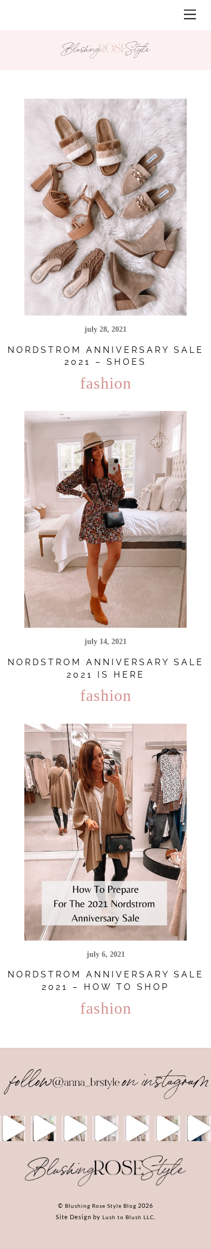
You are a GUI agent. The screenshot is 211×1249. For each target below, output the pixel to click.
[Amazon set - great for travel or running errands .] (12, 1128)
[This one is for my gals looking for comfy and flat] (198, 1128)
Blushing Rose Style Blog (100, 1205)
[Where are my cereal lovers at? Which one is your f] (167, 1128)
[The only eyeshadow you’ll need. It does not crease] (43, 1128)
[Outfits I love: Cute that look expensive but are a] (74, 1128)
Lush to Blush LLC (128, 1217)
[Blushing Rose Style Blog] (105, 1185)
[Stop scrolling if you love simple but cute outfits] (136, 1128)
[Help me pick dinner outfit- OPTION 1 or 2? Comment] (105, 1128)
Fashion (105, 383)
